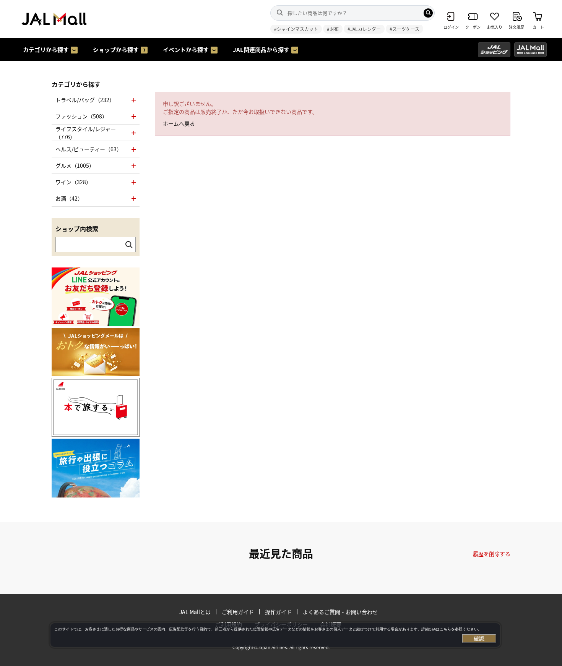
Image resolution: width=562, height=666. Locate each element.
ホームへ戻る (179, 123)
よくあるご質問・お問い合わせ (340, 612)
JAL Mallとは (195, 612)
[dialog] (275, 635)
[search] (428, 13)
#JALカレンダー (364, 29)
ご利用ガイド (238, 612)
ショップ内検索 (76, 228)
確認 (479, 638)
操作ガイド (278, 612)
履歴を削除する (491, 553)
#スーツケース (404, 29)
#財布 (333, 29)
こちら (445, 629)
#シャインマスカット (296, 29)
